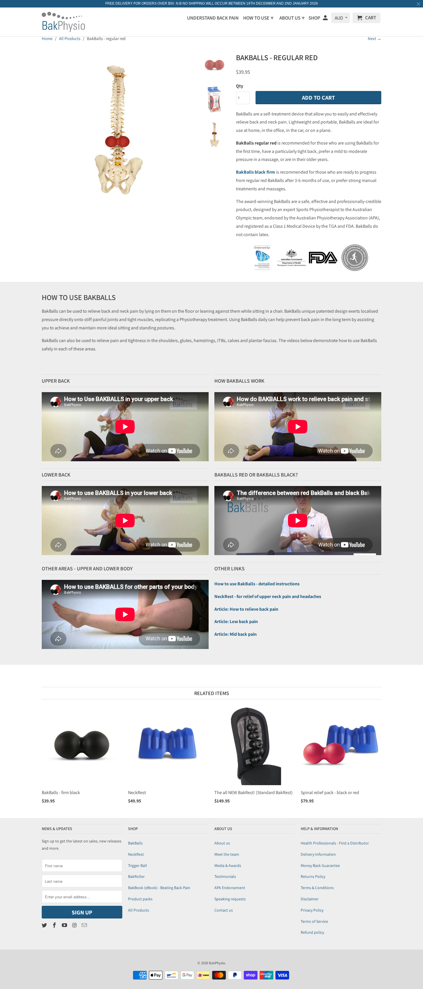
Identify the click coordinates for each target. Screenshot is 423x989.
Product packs (140, 898)
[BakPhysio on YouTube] (65, 925)
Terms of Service (314, 921)
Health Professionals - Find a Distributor (335, 843)
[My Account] (326, 19)
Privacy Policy (312, 910)
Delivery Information (318, 854)
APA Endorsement (229, 887)
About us (222, 843)
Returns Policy (313, 876)
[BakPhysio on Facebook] (55, 925)
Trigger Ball (137, 865)
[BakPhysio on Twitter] (45, 925)
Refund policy (312, 932)
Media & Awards (227, 865)
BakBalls (135, 843)
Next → (374, 38)
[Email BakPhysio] (85, 925)
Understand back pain (213, 18)
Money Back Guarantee (320, 865)
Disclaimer (310, 898)
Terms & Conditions (317, 887)
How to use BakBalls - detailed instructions (257, 584)
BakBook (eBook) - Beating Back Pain (159, 887)
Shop (314, 18)
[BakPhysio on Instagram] (75, 925)
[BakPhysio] (63, 22)
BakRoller (136, 876)
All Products (138, 910)
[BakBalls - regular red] (117, 126)
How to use (258, 17)
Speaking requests (230, 898)
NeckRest (136, 854)
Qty (239, 86)
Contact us (223, 910)
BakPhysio (217, 962)
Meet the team (226, 854)
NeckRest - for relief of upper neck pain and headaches (267, 596)
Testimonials (225, 876)
